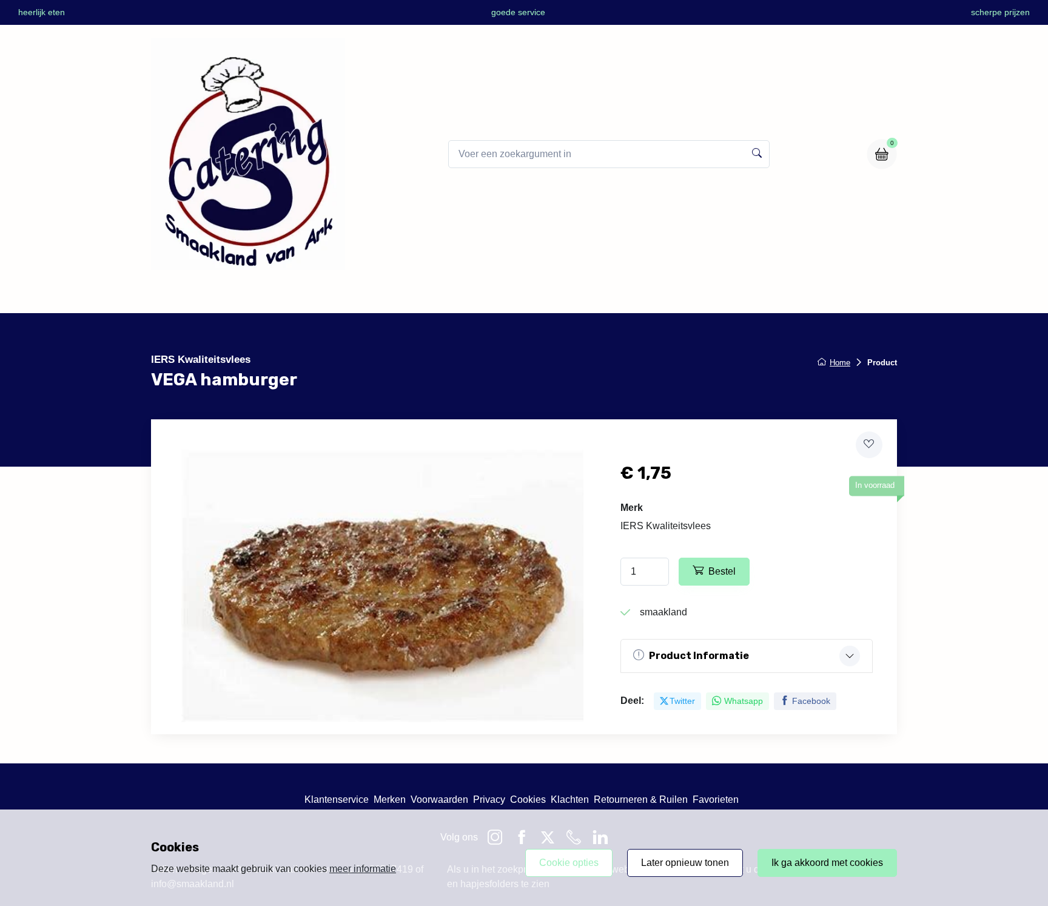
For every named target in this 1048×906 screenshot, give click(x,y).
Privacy (489, 799)
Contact (652, 296)
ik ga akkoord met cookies (827, 862)
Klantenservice (336, 799)
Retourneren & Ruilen (641, 799)
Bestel (722, 571)
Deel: (632, 700)
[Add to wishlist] (869, 444)
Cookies (528, 799)
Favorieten (716, 799)
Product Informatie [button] (699, 655)
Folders (516, 296)
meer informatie (362, 869)
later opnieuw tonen (685, 862)
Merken (390, 799)
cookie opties (569, 862)
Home (393, 296)
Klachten (570, 799)
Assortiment (453, 296)
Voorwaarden (439, 799)
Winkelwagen (584, 296)
